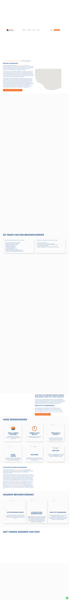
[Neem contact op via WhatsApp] (67, 598)
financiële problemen (17, 469)
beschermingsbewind (20, 65)
